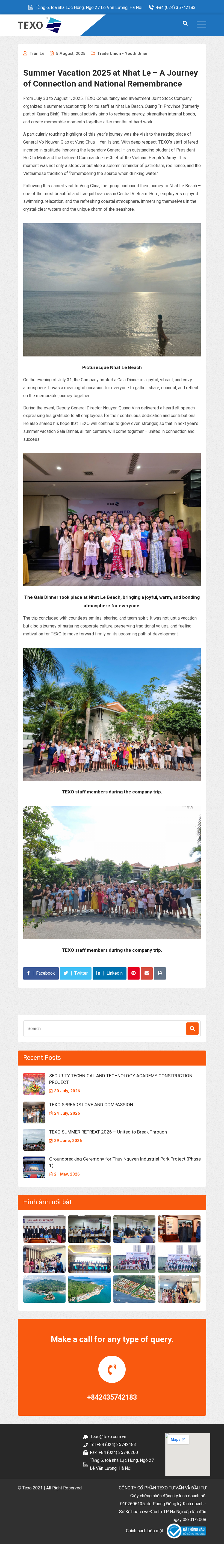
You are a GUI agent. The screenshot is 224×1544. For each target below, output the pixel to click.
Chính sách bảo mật (144, 1530)
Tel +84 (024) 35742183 (113, 1444)
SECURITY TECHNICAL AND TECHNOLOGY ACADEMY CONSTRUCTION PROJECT (120, 1079)
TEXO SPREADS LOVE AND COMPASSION (91, 1104)
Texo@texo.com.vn (108, 1436)
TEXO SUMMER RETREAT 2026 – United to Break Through (108, 1132)
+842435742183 (112, 1397)
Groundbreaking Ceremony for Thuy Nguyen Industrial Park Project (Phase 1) (125, 1162)
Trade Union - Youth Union (123, 53)
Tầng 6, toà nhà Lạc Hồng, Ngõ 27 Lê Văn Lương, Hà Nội (89, 7)
